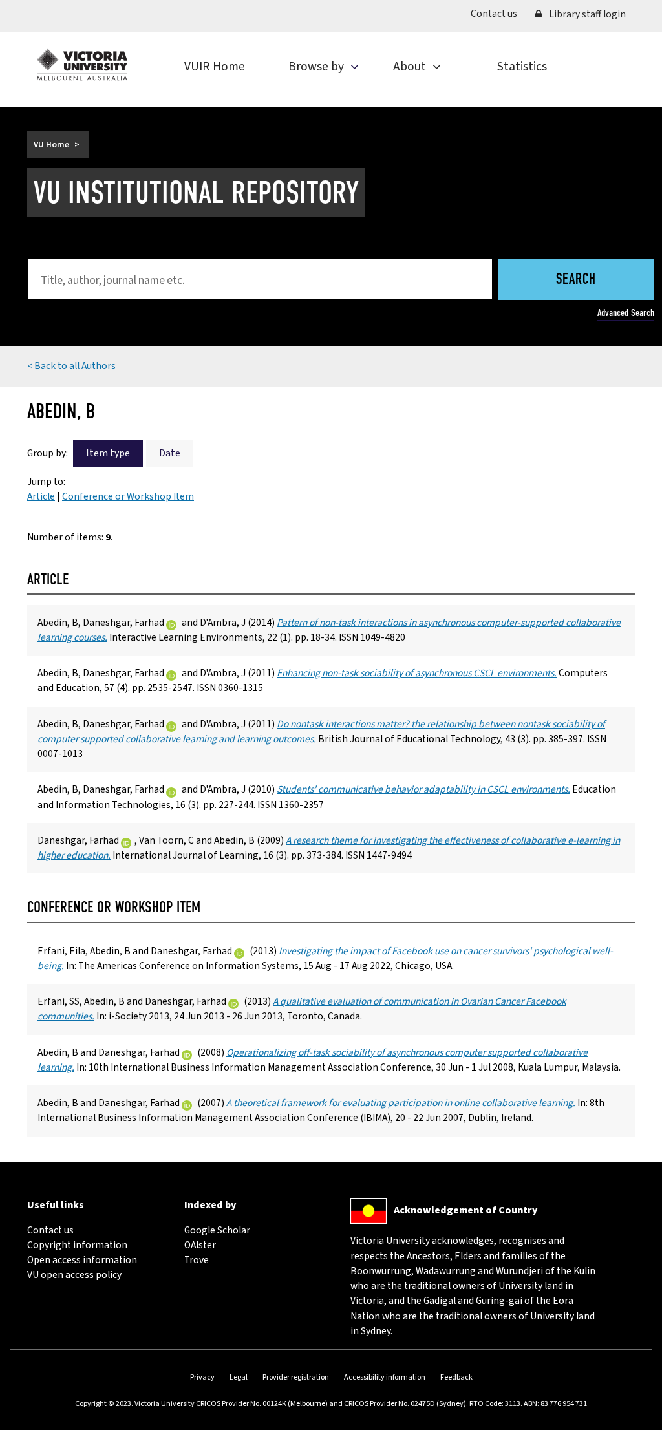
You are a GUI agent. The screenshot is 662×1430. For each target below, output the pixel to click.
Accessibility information (384, 1377)
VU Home (51, 144)
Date (169, 453)
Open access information (82, 1260)
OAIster (200, 1245)
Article (41, 496)
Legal (239, 1377)
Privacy (202, 1377)
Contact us (498, 13)
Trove (196, 1260)
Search (576, 280)
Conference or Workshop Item (128, 496)
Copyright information (77, 1245)
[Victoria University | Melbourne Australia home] (82, 64)
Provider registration (295, 1377)
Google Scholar (217, 1230)
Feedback (456, 1377)
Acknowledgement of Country (465, 1210)
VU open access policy (74, 1275)
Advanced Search (625, 313)
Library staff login (586, 14)
